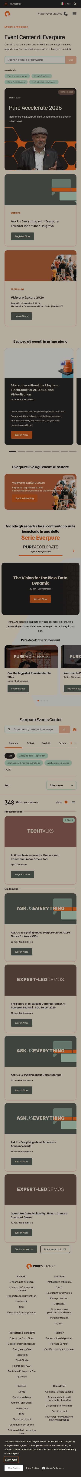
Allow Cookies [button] (14, 1468)
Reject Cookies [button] (32, 1468)
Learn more (11, 1459)
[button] (53, 1468)
